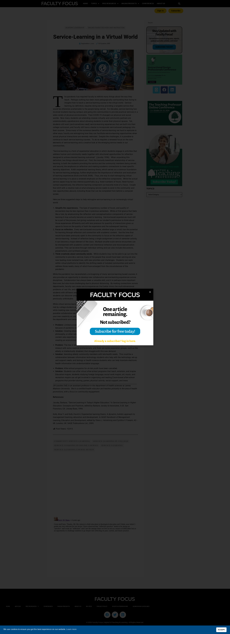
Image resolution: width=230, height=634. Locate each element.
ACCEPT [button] (221, 630)
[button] (150, 292)
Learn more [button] (71, 629)
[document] (115, 317)
